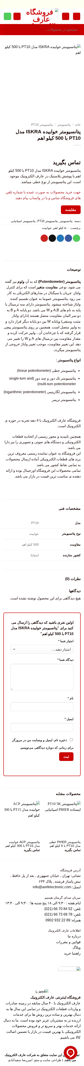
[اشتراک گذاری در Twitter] (60, 238)
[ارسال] (8, 29)
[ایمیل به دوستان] (52, 238)
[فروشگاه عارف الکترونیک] (41, 16)
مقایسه (70, 210)
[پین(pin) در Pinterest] (44, 238)
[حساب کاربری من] (65, 16)
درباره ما (74, 936)
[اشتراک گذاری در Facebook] (68, 238)
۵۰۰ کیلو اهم (61, 228)
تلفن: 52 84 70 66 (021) (62, 909)
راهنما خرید (72, 953)
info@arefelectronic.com (52, 887)
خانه (78, 124)
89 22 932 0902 (58, 920)
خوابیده (47, 228)
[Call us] (7, 16)
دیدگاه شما (65, 659)
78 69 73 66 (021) (58, 914)
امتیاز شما (65, 641)
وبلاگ (77, 947)
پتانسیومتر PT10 (42, 124)
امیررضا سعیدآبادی (20, 1060)
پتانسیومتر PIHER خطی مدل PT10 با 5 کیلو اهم (65, 844)
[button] (76, 16)
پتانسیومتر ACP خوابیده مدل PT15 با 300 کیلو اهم (22, 844)
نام (70, 698)
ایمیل (69, 719)
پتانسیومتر (64, 124)
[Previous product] (67, 152)
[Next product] (76, 152)
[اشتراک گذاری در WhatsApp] (76, 238)
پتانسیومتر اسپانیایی (23, 221)
